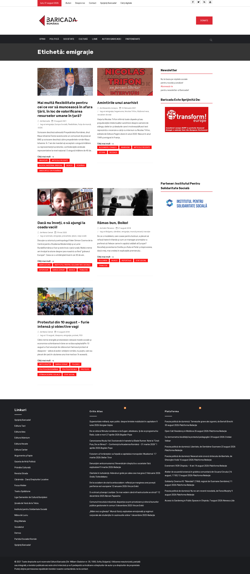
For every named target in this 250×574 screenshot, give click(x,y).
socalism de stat (104, 115)
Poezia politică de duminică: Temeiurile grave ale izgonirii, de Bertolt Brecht (199, 421)
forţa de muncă (84, 124)
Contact (92, 3)
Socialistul (19, 527)
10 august (50, 335)
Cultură (83, 39)
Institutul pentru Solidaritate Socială (72, 265)
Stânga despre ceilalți (49, 375)
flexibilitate (72, 124)
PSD (81, 335)
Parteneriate (133, 39)
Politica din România (48, 369)
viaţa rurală (81, 236)
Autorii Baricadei (111, 39)
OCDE (40, 128)
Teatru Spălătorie (22, 491)
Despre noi (80, 3)
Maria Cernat (59, 270)
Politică (54, 39)
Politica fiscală (69, 369)
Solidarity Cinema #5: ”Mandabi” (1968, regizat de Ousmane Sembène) (197, 481)
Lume (95, 39)
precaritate (66, 236)
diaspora (59, 335)
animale (49, 236)
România (80, 165)
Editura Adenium (22, 438)
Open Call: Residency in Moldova (179, 431)
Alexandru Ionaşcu (108, 147)
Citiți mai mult (44, 156)
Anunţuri (43, 160)
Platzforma (172, 411)
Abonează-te (167, 86)
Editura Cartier (21, 450)
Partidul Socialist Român (25, 539)
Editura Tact (19, 426)
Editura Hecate (21, 444)
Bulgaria (109, 231)
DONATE (204, 20)
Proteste (85, 369)
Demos (17, 533)
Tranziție (83, 270)
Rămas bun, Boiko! (112, 223)
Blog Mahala (20, 521)
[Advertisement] (135, 20)
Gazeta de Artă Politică (24, 461)
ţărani (74, 236)
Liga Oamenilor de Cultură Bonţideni (30, 497)
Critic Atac (96, 411)
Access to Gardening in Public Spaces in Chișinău (187, 500)
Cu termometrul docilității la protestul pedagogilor (187, 437)
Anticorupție (45, 364)
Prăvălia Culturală (22, 467)
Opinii (42, 39)
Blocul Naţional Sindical (50, 165)
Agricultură (44, 265)
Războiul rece (143, 111)
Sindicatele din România (50, 171)
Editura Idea (19, 432)
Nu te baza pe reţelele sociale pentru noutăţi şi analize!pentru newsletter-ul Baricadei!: (175, 84)
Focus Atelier (20, 485)
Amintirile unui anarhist (117, 103)
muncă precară (136, 231)
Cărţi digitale (126, 3)
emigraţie (50, 124)
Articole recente (60, 160)
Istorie (102, 152)
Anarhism (125, 147)
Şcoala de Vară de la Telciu (26, 503)
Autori (68, 3)
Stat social (141, 261)
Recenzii (113, 152)
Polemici (76, 364)
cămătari (117, 231)
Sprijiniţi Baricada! (108, 3)
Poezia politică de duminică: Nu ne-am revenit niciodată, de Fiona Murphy (198, 491)
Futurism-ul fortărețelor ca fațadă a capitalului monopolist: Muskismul (122, 454)
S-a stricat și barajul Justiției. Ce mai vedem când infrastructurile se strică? (123, 492)
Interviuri (43, 270)
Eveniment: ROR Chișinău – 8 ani (179, 466)
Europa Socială (61, 124)
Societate (68, 39)
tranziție (147, 231)
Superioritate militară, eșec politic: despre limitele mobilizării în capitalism (123, 421)
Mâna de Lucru (21, 515)
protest (75, 335)
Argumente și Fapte (23, 455)
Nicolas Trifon (130, 111)
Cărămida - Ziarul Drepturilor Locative (31, 479)
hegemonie (119, 111)
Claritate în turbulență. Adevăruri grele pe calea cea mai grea (117, 473)
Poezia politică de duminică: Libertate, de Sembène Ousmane (193, 447)
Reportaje (127, 261)
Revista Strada (21, 473)
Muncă (69, 165)
